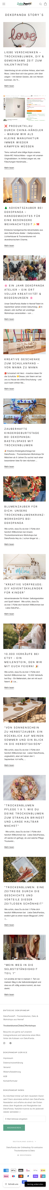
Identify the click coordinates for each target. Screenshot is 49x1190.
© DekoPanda (24, 1155)
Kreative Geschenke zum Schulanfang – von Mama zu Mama (22, 363)
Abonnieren (14, 1128)
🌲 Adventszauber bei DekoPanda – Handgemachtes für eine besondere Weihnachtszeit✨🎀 (23, 216)
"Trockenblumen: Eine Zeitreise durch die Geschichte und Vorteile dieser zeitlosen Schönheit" (24, 895)
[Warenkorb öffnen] (45, 3)
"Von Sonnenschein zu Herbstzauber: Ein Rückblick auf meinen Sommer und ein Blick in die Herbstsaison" (24, 735)
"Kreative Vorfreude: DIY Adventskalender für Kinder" (23, 588)
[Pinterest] (10, 1043)
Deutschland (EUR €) (23, 1141)
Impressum (8, 1058)
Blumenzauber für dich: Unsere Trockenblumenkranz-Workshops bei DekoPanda (24, 514)
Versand (6, 1067)
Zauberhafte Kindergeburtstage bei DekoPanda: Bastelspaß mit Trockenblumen (21, 437)
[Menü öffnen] (3, 4)
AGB (5, 1076)
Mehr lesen (9, 86)
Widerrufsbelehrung (12, 1072)
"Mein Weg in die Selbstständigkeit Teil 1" (21, 969)
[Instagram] (4, 1043)
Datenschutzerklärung (13, 1062)
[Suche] (40, 4)
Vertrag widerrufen (35, 1184)
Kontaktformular (10, 1081)
